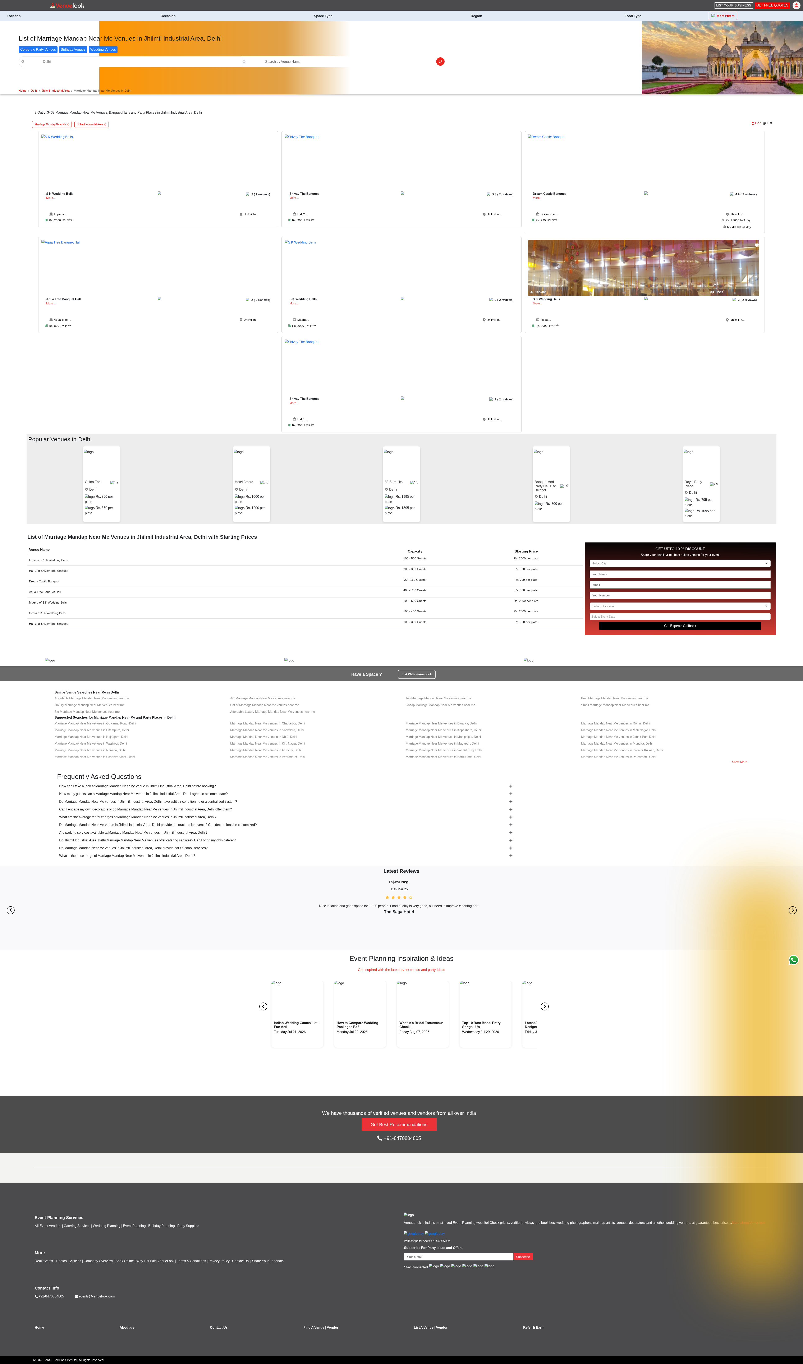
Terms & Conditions (191, 1261)
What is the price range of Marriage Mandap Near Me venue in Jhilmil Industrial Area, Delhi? (127, 856)
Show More (739, 762)
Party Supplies (188, 1226)
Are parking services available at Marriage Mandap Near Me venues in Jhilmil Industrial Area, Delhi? (133, 832)
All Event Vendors (48, 1226)
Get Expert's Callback (680, 626)
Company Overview (98, 1261)
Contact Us (240, 1261)
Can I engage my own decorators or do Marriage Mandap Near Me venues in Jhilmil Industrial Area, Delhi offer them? (145, 809)
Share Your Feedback (268, 1261)
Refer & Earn (533, 1327)
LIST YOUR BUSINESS (733, 5)
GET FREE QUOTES (772, 5)
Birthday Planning (161, 1226)
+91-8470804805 (401, 1138)
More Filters (725, 16)
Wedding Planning (106, 1226)
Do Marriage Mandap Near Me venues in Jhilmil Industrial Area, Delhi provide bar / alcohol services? (133, 848)
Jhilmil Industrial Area (90, 124)
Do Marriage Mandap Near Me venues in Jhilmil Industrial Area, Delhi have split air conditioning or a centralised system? (148, 801)
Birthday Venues (73, 49)
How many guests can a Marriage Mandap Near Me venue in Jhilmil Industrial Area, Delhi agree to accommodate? (143, 794)
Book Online (124, 1261)
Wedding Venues (103, 49)
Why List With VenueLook (155, 1261)
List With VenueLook (417, 674)
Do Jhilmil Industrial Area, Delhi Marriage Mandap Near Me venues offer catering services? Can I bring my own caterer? (147, 840)
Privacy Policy (219, 1261)
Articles (75, 1261)
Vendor (332, 1327)
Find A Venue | (314, 1327)
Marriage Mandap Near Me (50, 124)
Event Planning (134, 1226)
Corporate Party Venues (38, 49)
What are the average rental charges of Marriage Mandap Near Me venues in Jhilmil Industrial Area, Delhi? (137, 817)
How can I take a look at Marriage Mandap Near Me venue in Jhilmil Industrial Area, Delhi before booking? (137, 786)
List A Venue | (424, 1327)
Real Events (44, 1261)
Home (39, 1327)
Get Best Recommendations (399, 1124)
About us (127, 1327)
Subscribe (523, 1257)
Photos (62, 1261)
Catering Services (77, 1226)
